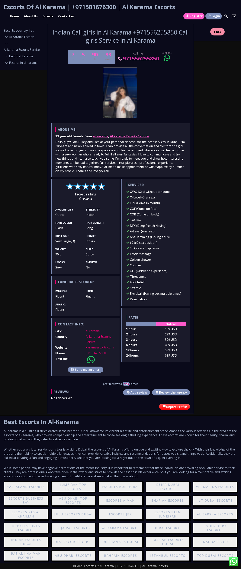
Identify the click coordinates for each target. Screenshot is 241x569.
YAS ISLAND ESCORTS (26, 487)
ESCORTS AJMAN (120, 500)
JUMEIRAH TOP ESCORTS (73, 487)
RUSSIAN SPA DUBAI (120, 542)
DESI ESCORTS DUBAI (73, 542)
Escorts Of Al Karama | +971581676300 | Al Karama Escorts (89, 7)
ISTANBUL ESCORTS (167, 556)
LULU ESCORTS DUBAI (73, 514)
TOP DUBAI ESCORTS (215, 556)
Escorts (48, 16)
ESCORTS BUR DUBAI (120, 487)
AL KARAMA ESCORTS (120, 528)
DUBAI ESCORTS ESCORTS (26, 528)
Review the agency (173, 392)
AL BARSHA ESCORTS (215, 514)
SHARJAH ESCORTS (168, 500)
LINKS (217, 32)
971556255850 (141, 58)
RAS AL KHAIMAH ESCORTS (26, 555)
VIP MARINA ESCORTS (215, 487)
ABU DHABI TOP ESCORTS (73, 500)
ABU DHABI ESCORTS (73, 556)
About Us (31, 16)
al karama (100, 136)
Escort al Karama (21, 56)
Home (14, 16)
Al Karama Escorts (21, 37)
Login (215, 16)
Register (196, 16)
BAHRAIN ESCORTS (120, 556)
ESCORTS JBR (120, 514)
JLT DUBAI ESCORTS (215, 500)
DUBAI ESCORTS (168, 528)
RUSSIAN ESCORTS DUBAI (168, 542)
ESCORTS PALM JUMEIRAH (167, 514)
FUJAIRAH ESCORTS (73, 528)
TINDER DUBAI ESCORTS (215, 528)
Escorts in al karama (23, 63)
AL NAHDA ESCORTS (215, 542)
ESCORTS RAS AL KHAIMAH (25, 514)
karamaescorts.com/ (100, 347)
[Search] (226, 16)
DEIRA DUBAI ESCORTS (167, 487)
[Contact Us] (233, 16)
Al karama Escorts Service (129, 136)
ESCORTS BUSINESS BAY (26, 500)
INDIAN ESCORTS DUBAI (26, 542)
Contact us (66, 16)
